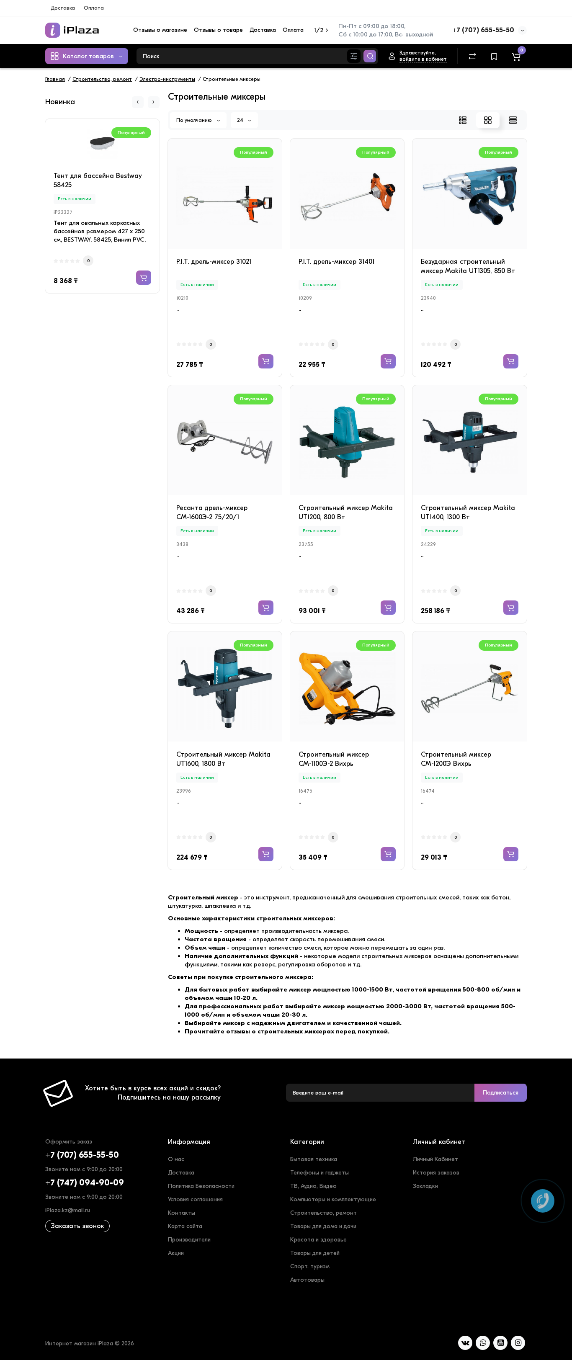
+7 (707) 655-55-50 (483, 30)
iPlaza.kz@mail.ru (67, 1210)
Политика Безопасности (201, 1186)
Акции (176, 1253)
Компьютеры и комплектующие (333, 1199)
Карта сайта (185, 1226)
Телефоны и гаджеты (319, 1172)
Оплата (94, 8)
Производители (189, 1239)
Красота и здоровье (318, 1239)
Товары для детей (315, 1253)
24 (241, 120)
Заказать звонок (77, 1226)
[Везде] (354, 56)
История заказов (436, 1172)
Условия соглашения (195, 1199)
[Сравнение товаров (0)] (472, 56)
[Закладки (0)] (494, 56)
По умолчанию (194, 120)
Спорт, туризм (310, 1266)
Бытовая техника (313, 1159)
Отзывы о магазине (160, 29)
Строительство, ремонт (323, 1212)
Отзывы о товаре (218, 29)
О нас (176, 1159)
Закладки (425, 1186)
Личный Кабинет (435, 1159)
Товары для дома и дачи (323, 1226)
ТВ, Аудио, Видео (313, 1186)
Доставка (63, 8)
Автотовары (307, 1279)
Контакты (181, 1212)
